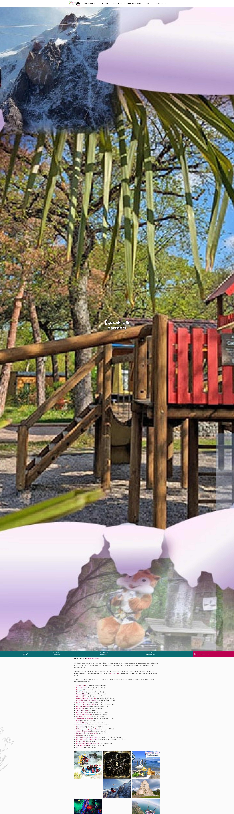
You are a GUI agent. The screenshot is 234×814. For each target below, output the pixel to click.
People (150, 652)
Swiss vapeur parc (82, 725)
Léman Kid (80, 696)
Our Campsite (89, 3)
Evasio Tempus (81, 688)
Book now (203, 654)
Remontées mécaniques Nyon (86, 739)
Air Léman (79, 716)
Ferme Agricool (81, 712)
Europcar (79, 690)
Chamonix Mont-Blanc (84, 745)
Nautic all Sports (81, 694)
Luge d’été (80, 735)
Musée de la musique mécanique (87, 743)
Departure (105, 652)
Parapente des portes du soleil (86, 733)
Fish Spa (79, 721)
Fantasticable (80, 741)
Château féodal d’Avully (84, 714)
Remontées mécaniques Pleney (87, 737)
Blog (147, 3)
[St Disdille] (74, 3)
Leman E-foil (80, 708)
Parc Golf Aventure (82, 706)
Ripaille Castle (81, 692)
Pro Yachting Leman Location (86, 700)
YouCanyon (80, 747)
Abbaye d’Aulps (81, 723)
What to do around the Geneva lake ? (127, 3)
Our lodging (103, 3)
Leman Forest (81, 727)
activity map (114, 673)
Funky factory (80, 702)
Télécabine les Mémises (84, 718)
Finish (57, 652)
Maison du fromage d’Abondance (87, 729)
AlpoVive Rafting (82, 686)
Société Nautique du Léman (86, 698)
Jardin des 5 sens (82, 710)
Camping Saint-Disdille (80, 658)
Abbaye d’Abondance (83, 731)
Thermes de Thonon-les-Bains (86, 704)
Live (159, 3)
